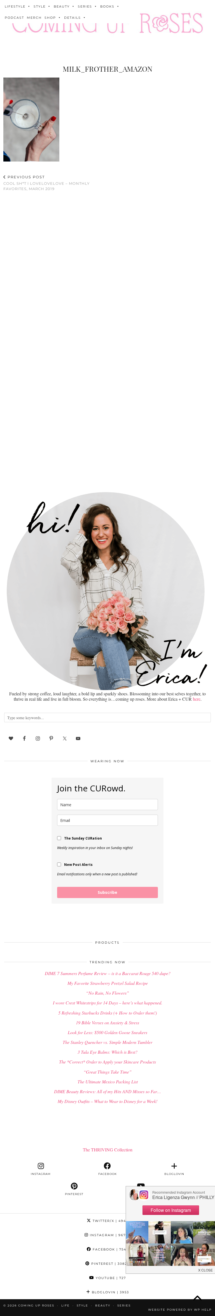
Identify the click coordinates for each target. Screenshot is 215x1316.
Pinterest (110, 1264)
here (196, 699)
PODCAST (14, 18)
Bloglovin (109, 1292)
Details (72, 18)
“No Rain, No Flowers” (107, 993)
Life (65, 1305)
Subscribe (107, 892)
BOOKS (107, 6)
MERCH (34, 18)
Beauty (62, 6)
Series (85, 6)
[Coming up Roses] (107, 24)
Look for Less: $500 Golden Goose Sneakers (107, 1032)
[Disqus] (107, 269)
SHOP (50, 18)
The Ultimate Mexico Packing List (108, 1081)
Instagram (109, 1235)
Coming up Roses (36, 1305)
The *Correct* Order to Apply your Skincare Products (107, 1062)
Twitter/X (109, 1221)
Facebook (109, 1249)
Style (40, 6)
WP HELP (203, 1310)
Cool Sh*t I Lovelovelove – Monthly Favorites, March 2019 (46, 183)
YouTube (110, 1278)
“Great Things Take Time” (107, 1072)
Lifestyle (15, 6)
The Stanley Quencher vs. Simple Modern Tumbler (107, 1042)
